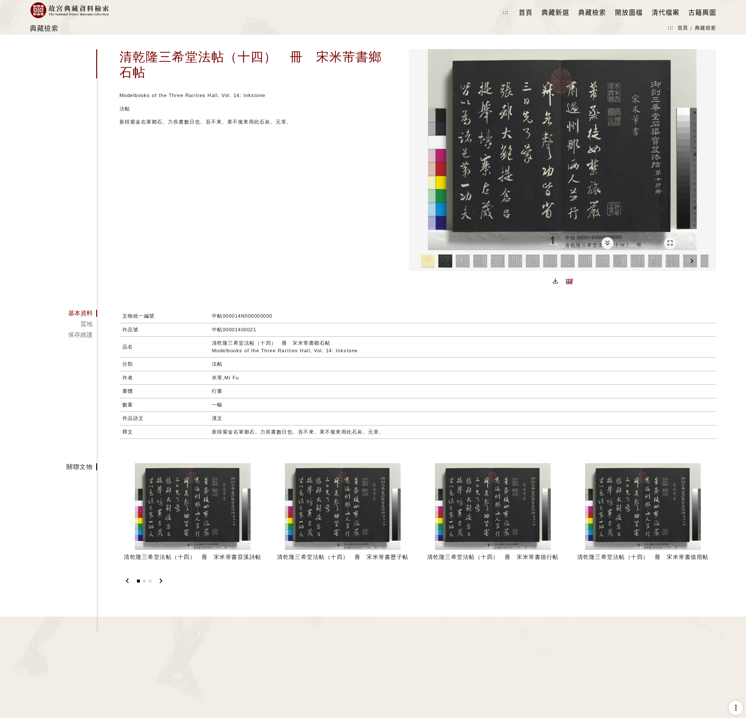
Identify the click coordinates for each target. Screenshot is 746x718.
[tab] (63, 313)
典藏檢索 (705, 27)
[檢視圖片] (427, 261)
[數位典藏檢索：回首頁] (69, 10)
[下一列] (712, 261)
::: (506, 12)
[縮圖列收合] (607, 243)
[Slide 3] (150, 581)
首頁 (683, 27)
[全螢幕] (670, 243)
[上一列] (413, 261)
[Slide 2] (144, 581)
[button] (555, 281)
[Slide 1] (138, 581)
